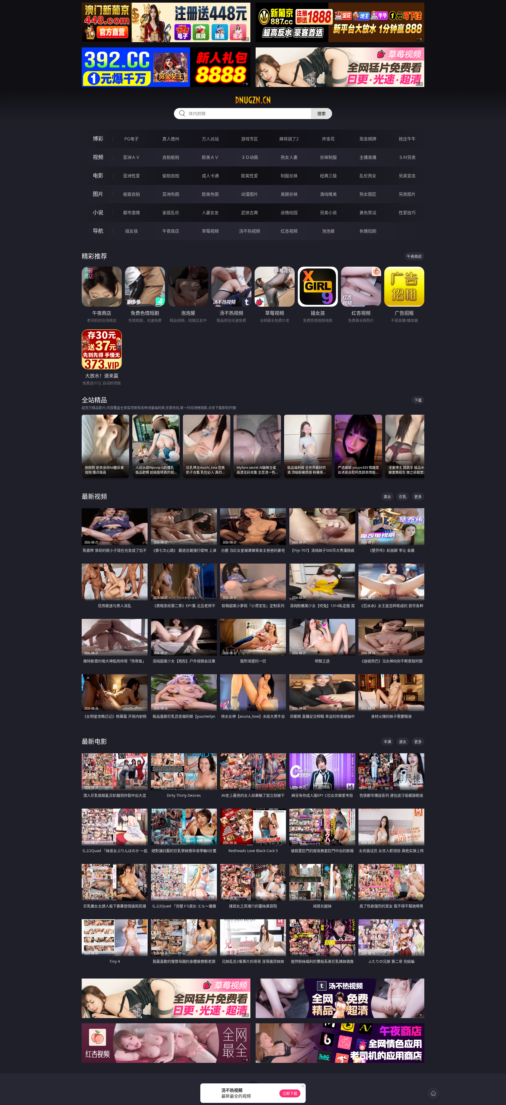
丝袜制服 (328, 157)
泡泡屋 (328, 231)
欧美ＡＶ (210, 157)
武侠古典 (249, 213)
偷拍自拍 (170, 176)
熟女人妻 (289, 157)
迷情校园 (289, 213)
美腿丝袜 (289, 194)
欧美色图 (210, 194)
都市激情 (131, 213)
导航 (98, 230)
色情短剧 (367, 231)
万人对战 (210, 139)
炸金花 (328, 139)
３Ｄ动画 (249, 157)
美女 (387, 496)
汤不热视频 (249, 231)
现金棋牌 (367, 139)
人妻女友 (210, 213)
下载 (418, 400)
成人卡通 (210, 176)
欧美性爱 (249, 176)
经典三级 (328, 176)
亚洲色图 (170, 194)
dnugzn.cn (253, 100)
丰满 (387, 741)
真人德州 (170, 139)
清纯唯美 (328, 194)
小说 (98, 212)
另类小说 (328, 213)
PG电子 (131, 139)
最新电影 (94, 741)
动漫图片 (249, 194)
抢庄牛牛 (407, 139)
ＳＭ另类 (407, 157)
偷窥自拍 (131, 194)
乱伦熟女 (367, 176)
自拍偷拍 (170, 157)
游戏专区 (249, 139)
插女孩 (131, 231)
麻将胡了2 (289, 139)
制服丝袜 (289, 176)
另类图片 (407, 194)
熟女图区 (367, 194)
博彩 (98, 138)
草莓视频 (210, 231)
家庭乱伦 (170, 213)
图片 (98, 194)
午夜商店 (170, 231)
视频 (98, 157)
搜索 (321, 113)
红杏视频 (289, 231)
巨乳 (402, 496)
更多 (418, 496)
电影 (98, 175)
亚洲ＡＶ (131, 157)
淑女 (402, 741)
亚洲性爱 (131, 176)
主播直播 (367, 157)
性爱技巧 (407, 213)
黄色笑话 (367, 213)
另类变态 (407, 176)
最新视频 (94, 496)
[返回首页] (433, 1093)
